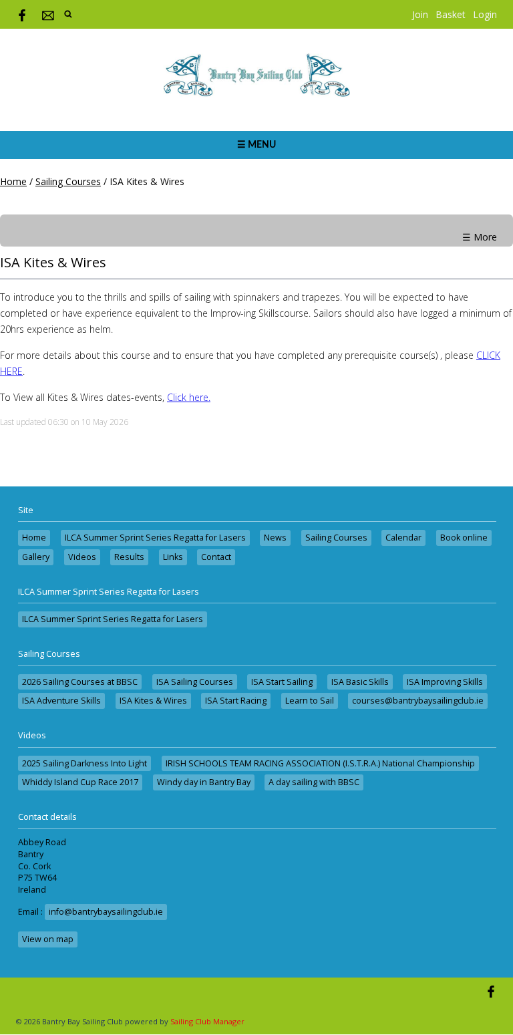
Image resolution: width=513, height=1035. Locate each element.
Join (420, 14)
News (275, 537)
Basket (451, 14)
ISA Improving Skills (445, 682)
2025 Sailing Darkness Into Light (84, 763)
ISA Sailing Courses (194, 682)
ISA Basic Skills (360, 682)
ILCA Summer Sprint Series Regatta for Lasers (155, 537)
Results (129, 557)
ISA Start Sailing (282, 682)
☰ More (479, 237)
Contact (216, 557)
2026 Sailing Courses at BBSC (80, 682)
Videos (82, 557)
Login (485, 14)
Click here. (188, 397)
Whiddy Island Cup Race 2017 (80, 782)
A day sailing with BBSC (314, 782)
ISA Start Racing (236, 700)
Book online (464, 537)
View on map (47, 939)
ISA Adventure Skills (61, 700)
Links (173, 557)
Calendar (403, 537)
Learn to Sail (309, 700)
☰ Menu (256, 145)
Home (13, 181)
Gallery (35, 557)
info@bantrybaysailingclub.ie (106, 911)
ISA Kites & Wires (153, 700)
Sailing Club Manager (207, 1021)
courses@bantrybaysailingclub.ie (418, 700)
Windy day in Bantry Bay (203, 782)
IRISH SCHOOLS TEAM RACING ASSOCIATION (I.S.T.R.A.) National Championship (320, 763)
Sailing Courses (68, 181)
